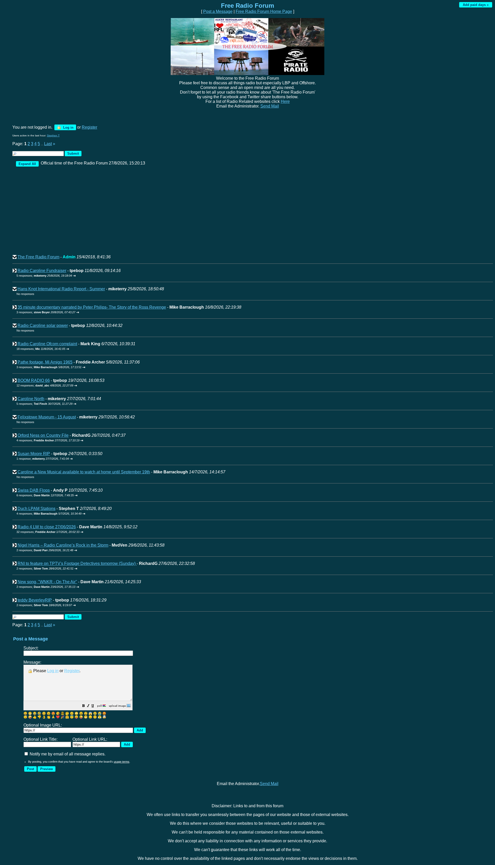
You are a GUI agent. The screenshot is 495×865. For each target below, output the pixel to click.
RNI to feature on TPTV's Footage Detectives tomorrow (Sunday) (77, 563)
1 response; (42, 458)
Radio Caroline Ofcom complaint (47, 344)
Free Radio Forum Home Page (264, 11)
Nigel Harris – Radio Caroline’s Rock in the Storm (63, 545)
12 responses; (44, 385)
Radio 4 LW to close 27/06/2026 (47, 527)
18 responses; (40, 348)
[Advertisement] (167, 213)
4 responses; (47, 440)
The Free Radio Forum (38, 257)
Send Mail (269, 106)
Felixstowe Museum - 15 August (47, 417)
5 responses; (44, 275)
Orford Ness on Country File (43, 435)
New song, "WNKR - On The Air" (47, 582)
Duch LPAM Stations (36, 508)
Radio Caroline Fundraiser (42, 270)
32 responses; (47, 531)
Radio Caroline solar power (43, 325)
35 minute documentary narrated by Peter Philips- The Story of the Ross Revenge (92, 307)
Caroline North (31, 399)
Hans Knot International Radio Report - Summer (61, 289)
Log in (67, 127)
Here (285, 101)
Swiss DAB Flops (34, 490)
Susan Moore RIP (34, 453)
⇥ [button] (74, 276)
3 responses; (45, 312)
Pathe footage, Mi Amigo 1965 (45, 362)
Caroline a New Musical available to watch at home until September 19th (84, 472)
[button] (83, 706)
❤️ (58, 717)
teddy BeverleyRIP (35, 600)
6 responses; (45, 495)
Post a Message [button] (218, 11)
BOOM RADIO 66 (34, 380)
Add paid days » (476, 5)
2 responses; (44, 550)
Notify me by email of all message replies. (67, 754)
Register (71, 671)
